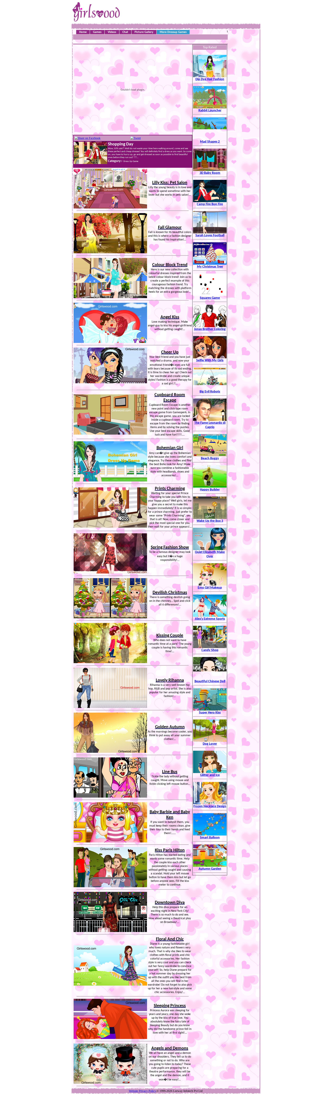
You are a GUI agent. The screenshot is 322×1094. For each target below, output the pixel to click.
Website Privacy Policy (142, 1091)
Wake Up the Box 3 (210, 521)
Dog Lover (210, 744)
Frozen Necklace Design (209, 806)
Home (83, 32)
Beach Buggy (210, 458)
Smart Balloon (210, 837)
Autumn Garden (210, 869)
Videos (112, 32)
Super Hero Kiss (210, 712)
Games (97, 32)
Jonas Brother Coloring (210, 329)
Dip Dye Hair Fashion (209, 79)
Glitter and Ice (210, 775)
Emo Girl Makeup (210, 587)
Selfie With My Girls (209, 360)
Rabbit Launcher (209, 110)
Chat (125, 32)
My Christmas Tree (210, 267)
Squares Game (210, 298)
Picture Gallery (144, 32)
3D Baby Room (210, 173)
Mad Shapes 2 (210, 142)
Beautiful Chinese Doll (210, 681)
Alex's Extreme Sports (210, 619)
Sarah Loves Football (209, 235)
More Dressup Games (173, 32)
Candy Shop (209, 650)
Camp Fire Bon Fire (210, 204)
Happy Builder (210, 489)
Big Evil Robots (210, 391)
